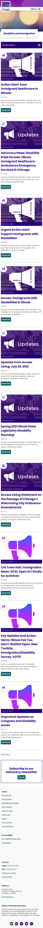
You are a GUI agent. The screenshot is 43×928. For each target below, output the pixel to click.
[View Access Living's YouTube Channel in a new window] (11, 923)
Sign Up (21, 777)
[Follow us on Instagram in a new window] (31, 923)
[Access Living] (6, 11)
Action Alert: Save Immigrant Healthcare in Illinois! (19, 89)
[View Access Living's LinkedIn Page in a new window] (16, 923)
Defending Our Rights (10, 803)
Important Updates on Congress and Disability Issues (18, 721)
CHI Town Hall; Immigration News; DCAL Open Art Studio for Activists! (21, 571)
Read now (6, 110)
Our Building (7, 843)
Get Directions (7, 897)
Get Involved (7, 807)
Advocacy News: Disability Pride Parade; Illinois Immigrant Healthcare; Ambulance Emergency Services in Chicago (20, 161)
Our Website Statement (11, 839)
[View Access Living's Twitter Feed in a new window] (26, 923)
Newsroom (6, 815)
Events (4, 818)
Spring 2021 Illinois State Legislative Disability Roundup (18, 430)
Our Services (7, 799)
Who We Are (6, 795)
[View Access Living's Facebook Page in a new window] (21, 923)
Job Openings (7, 826)
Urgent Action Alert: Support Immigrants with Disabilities (19, 234)
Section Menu (8, 45)
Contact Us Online (9, 873)
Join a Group (7, 822)
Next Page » (5, 754)
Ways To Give (7, 811)
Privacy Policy (7, 877)
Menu (33, 9)
